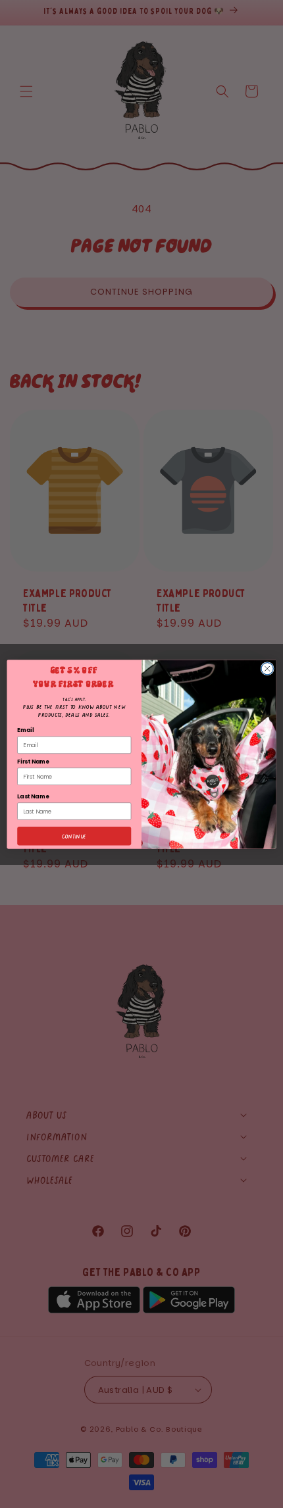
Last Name (33, 796)
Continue (74, 835)
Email (25, 730)
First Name (33, 761)
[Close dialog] (267, 668)
